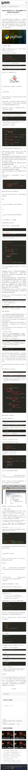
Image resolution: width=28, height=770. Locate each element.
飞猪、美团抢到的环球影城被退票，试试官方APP (12, 752)
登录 (6, 705)
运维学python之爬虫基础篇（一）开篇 (11, 724)
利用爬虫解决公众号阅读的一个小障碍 (11, 760)
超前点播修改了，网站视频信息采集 (11, 753)
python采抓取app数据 (8, 758)
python (18, 6)
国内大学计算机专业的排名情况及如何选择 (12, 762)
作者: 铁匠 (6, 694)
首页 (8, 6)
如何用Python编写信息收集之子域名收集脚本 (12, 721)
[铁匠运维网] (5, 3)
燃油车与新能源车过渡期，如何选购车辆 (12, 755)
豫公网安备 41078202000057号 (19, 768)
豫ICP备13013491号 (7, 768)
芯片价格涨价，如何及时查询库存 (10, 750)
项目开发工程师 (13, 6)
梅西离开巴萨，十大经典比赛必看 (10, 757)
